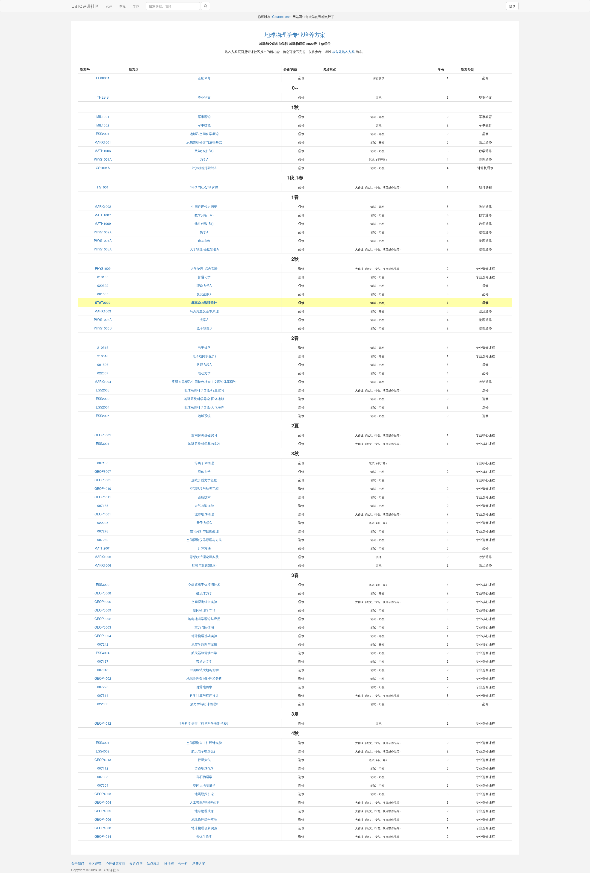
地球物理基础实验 (204, 635)
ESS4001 (102, 742)
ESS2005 (102, 415)
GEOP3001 (102, 480)
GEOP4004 (102, 802)
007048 (102, 669)
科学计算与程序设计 (204, 695)
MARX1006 (102, 565)
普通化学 (204, 277)
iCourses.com (281, 16)
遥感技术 (204, 497)
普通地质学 (204, 687)
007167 (102, 661)
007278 (102, 531)
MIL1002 (102, 125)
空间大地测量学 (204, 785)
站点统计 (153, 863)
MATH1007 (102, 215)
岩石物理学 (204, 776)
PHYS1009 (103, 268)
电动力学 (204, 373)
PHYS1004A (103, 240)
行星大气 (204, 759)
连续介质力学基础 (204, 480)
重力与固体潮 (204, 627)
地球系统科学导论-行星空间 (204, 390)
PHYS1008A (103, 249)
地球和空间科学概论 (204, 133)
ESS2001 (102, 133)
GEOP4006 (102, 819)
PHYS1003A (103, 319)
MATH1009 (102, 223)
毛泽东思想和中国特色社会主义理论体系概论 (204, 381)
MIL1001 (102, 116)
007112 (102, 768)
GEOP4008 (102, 828)
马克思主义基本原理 (204, 311)
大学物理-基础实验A (204, 249)
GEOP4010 (102, 488)
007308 (102, 776)
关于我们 (77, 863)
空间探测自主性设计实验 (204, 742)
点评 (109, 6)
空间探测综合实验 (204, 601)
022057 (102, 373)
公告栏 (183, 863)
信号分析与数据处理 (204, 531)
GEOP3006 (102, 601)
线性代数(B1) (204, 223)
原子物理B (204, 328)
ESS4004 (102, 652)
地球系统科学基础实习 (204, 443)
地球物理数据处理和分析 (204, 678)
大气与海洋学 (204, 505)
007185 (102, 463)
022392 (102, 285)
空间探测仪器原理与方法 (204, 539)
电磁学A (204, 240)
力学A (204, 159)
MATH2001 (102, 548)
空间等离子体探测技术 (204, 584)
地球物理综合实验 (204, 819)
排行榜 (169, 863)
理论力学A (204, 285)
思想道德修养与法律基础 (204, 142)
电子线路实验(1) (204, 356)
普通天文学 (204, 661)
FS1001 (103, 187)
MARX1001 (102, 142)
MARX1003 (102, 311)
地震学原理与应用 (204, 644)
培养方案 (198, 863)
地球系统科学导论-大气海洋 (204, 407)
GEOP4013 (102, 759)
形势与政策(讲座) (204, 565)
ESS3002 (102, 584)
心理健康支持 (115, 863)
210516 (102, 356)
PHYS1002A (103, 232)
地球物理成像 (204, 810)
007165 (102, 505)
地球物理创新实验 (204, 828)
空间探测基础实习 (204, 435)
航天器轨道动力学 (204, 652)
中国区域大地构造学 (204, 669)
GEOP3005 (102, 435)
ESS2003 (102, 390)
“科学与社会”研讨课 (204, 187)
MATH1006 (102, 150)
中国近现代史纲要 (204, 206)
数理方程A (204, 364)
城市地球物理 (204, 514)
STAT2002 (102, 302)
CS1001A (103, 167)
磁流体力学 (204, 593)
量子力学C (204, 522)
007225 (102, 687)
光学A (204, 319)
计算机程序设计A (204, 167)
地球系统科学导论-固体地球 (204, 398)
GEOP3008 (102, 593)
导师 (136, 6)
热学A (204, 232)
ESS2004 (102, 407)
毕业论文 (204, 97)
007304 (102, 785)
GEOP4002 (102, 678)
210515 (102, 347)
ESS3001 (102, 443)
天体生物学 (204, 836)
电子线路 (204, 347)
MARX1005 (102, 556)
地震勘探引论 (204, 793)
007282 (102, 539)
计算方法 (204, 548)
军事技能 (204, 125)
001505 (102, 294)
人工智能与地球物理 (204, 802)
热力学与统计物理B (204, 704)
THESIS (103, 97)
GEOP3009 (102, 610)
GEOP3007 (102, 471)
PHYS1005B (103, 328)
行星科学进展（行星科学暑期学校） (204, 723)
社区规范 (94, 863)
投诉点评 (136, 863)
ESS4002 (102, 751)
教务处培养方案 (343, 51)
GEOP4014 (102, 836)
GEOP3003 (102, 627)
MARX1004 (102, 381)
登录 (512, 6)
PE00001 (102, 78)
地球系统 (204, 415)
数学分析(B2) (204, 215)
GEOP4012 (102, 723)
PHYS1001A (103, 159)
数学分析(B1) (204, 150)
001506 (102, 364)
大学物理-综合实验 (204, 268)
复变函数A (204, 294)
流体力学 (204, 471)
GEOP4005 (102, 810)
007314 (102, 695)
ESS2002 (102, 398)
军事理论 (204, 116)
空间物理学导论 (204, 610)
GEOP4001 (102, 514)
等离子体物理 (204, 463)
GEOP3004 (102, 635)
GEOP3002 (102, 618)
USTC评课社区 (85, 6)
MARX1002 (102, 206)
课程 (122, 6)
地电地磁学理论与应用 (204, 618)
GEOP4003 (102, 793)
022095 (102, 522)
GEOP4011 (102, 497)
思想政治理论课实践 (204, 556)
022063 (102, 704)
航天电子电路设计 (204, 751)
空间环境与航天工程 (204, 488)
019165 (102, 277)
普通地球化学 (204, 768)
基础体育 (204, 78)
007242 (102, 644)
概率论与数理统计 (204, 302)
